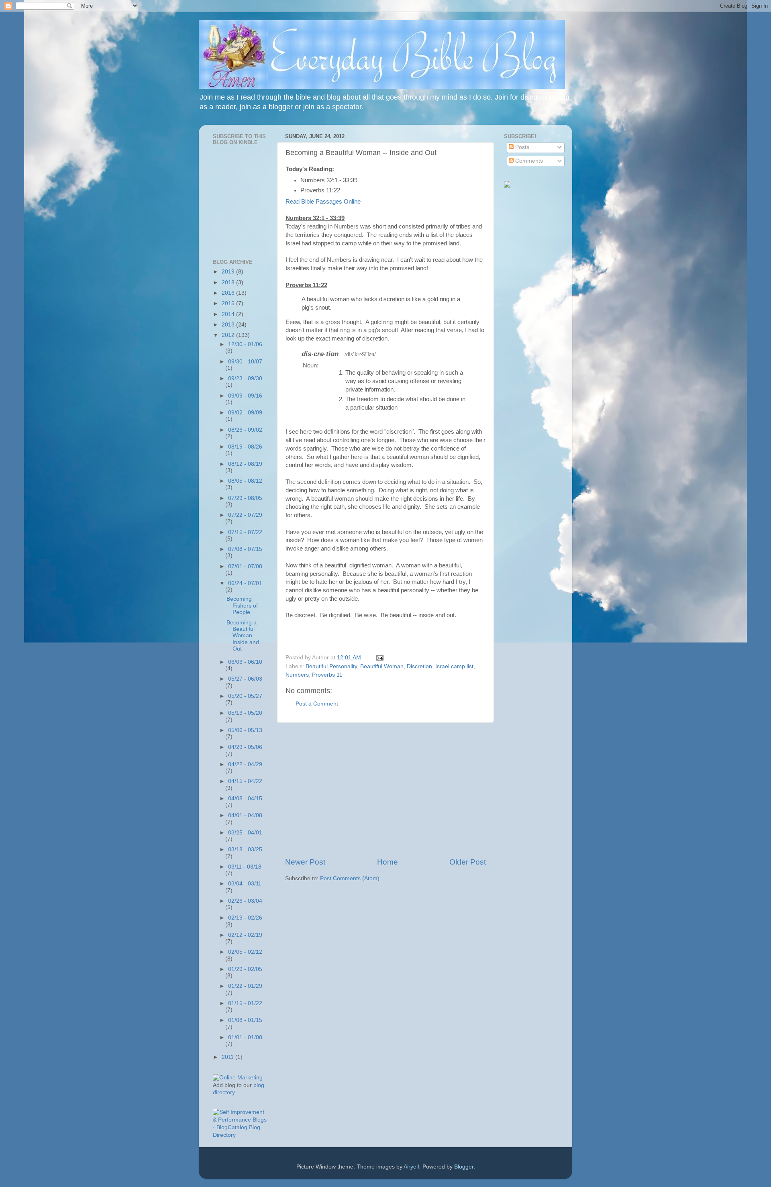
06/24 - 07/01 (245, 583)
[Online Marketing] (238, 1078)
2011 (228, 1057)
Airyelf (411, 1167)
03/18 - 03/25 (245, 849)
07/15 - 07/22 (245, 532)
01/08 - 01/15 (245, 1020)
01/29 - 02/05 (245, 969)
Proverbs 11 (327, 675)
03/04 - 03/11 (244, 884)
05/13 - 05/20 (245, 713)
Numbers (297, 675)
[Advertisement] (385, 790)
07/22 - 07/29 (245, 515)
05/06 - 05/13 (245, 730)
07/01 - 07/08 (245, 566)
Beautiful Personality (331, 666)
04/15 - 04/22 (245, 781)
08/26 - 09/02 (245, 430)
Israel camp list (454, 666)
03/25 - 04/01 (245, 833)
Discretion (419, 666)
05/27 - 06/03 (245, 679)
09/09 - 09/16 (245, 396)
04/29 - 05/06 (245, 747)
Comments (528, 161)
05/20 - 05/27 (245, 696)
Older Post (467, 862)
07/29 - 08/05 (245, 498)
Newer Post (305, 862)
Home (387, 862)
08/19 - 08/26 (245, 447)
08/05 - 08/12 (245, 481)
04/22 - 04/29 (245, 764)
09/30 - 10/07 (245, 362)
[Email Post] (378, 658)
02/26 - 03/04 (245, 901)
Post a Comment (317, 704)
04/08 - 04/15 (245, 798)
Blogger (463, 1167)
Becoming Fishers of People (242, 605)
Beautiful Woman (382, 666)
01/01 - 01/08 (245, 1037)
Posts (521, 147)
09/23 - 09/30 (245, 378)
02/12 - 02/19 (245, 935)
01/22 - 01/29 (245, 986)
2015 (229, 303)
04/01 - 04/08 (245, 815)
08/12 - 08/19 (245, 464)
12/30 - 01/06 (245, 344)
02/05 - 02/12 (245, 952)
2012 (229, 335)
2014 (229, 314)
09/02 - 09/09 (245, 413)
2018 (229, 282)
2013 (229, 325)
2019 (229, 272)
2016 (229, 293)
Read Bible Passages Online (323, 201)
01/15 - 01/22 (245, 1003)
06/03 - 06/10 (245, 662)
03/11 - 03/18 (244, 867)
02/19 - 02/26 (245, 918)
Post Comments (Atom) (349, 878)
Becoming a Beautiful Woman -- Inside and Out (242, 636)
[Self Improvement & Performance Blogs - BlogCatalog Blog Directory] (240, 1135)
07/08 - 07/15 (245, 549)
